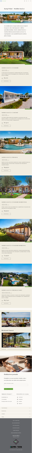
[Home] (3, 1)
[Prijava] (27, 1)
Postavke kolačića (15, 425)
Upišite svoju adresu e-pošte (8, 383)
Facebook (20, 397)
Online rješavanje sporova (16, 430)
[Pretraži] (29, 1)
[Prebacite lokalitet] (25, 1)
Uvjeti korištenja (15, 417)
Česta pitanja (4, 399)
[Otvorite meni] (31, 1)
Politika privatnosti (16, 420)
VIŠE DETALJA (6, 125)
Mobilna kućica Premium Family (12, 290)
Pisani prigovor (16, 427)
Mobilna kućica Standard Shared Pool (14, 202)
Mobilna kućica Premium (10, 157)
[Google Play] (13, 444)
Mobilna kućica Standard (10, 67)
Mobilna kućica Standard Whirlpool (14, 245)
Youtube (20, 401)
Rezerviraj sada (16, 21)
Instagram (20, 399)
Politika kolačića (15, 422)
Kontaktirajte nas (5, 397)
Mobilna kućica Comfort (10, 112)
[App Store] (19, 444)
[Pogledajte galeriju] (31, 63)
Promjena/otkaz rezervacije (7, 401)
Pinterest (20, 403)
